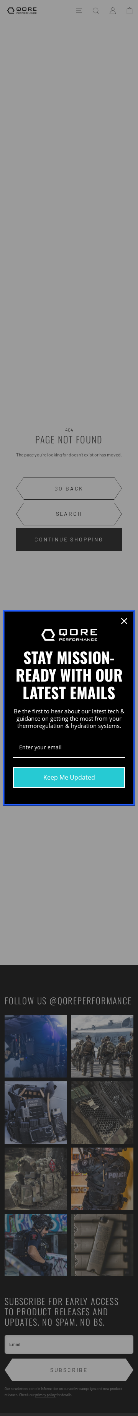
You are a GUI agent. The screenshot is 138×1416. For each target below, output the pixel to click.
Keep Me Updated (69, 777)
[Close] (124, 621)
